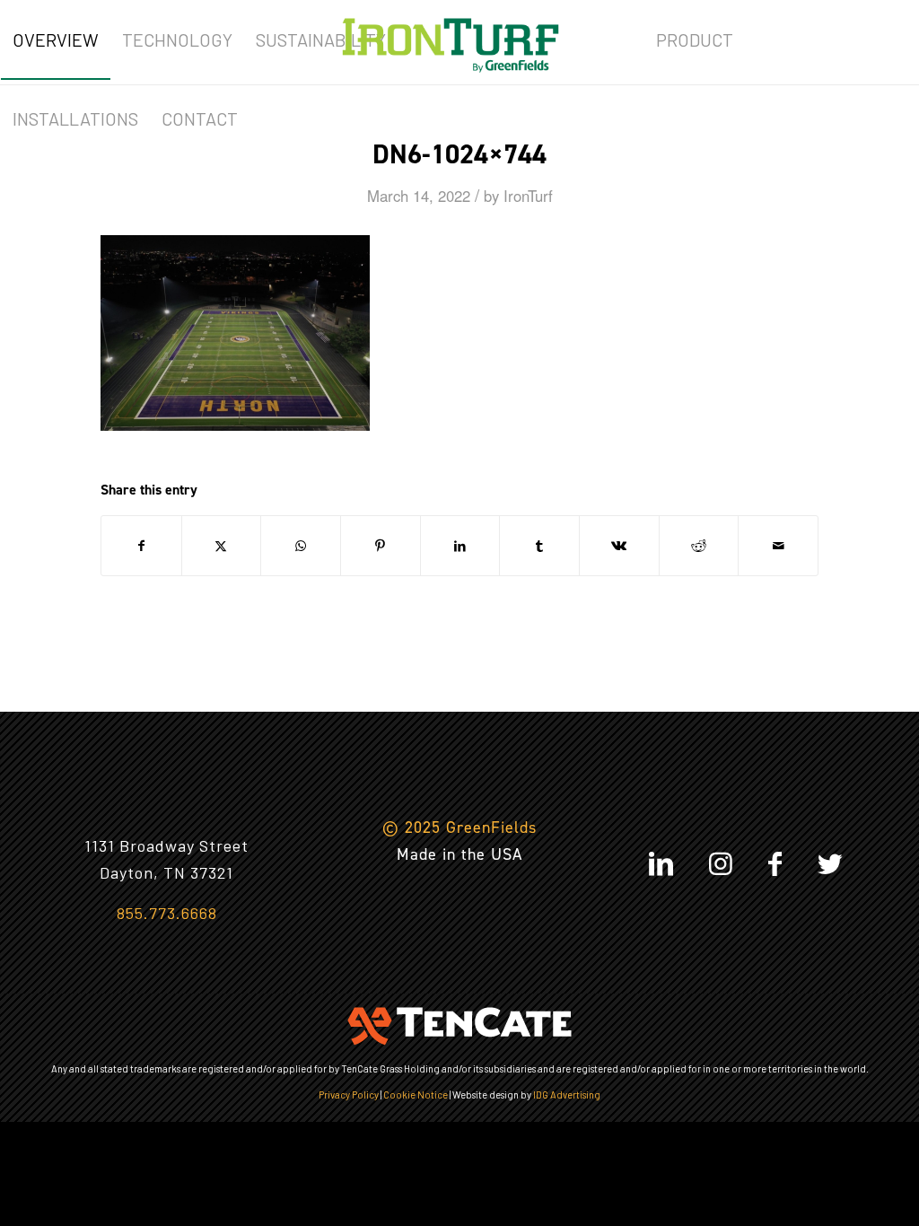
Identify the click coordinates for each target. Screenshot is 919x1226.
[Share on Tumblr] (539, 545)
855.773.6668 (167, 913)
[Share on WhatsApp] (300, 545)
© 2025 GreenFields (459, 827)
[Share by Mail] (778, 545)
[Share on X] (221, 545)
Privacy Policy (349, 1094)
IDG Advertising (566, 1094)
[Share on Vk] (619, 545)
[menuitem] (55, 39)
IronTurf (528, 195)
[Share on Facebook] (141, 545)
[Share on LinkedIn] (460, 545)
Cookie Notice (415, 1094)
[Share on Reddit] (699, 545)
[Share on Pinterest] (380, 545)
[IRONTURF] (450, 39)
